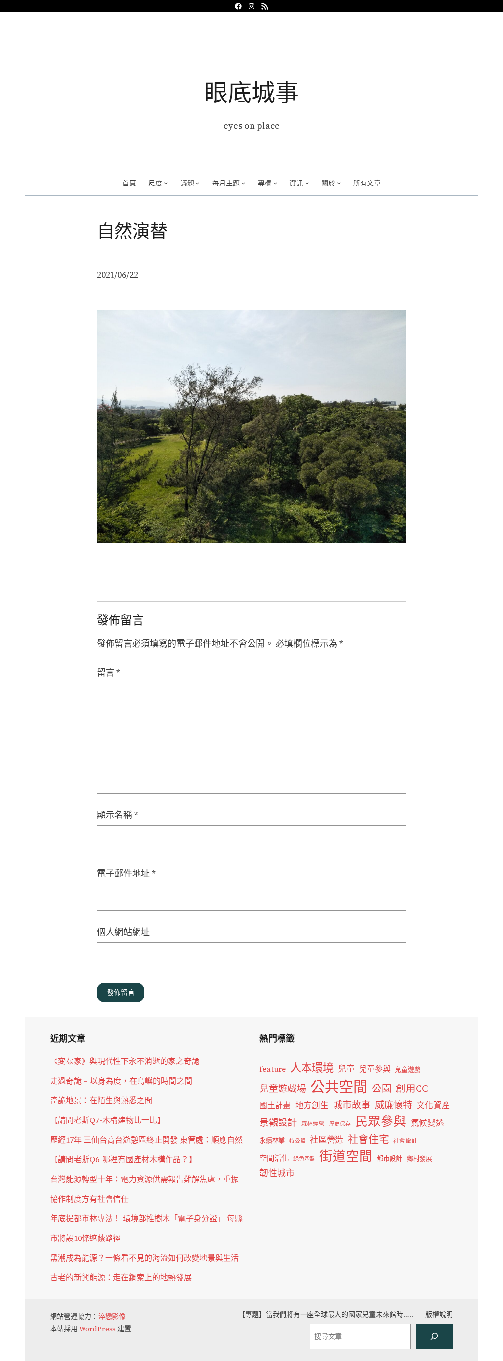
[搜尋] (434, 1336)
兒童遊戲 (407, 1069)
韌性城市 (277, 1173)
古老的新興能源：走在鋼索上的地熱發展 (121, 1277)
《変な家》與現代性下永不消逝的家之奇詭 (124, 1061)
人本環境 (312, 1067)
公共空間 (338, 1087)
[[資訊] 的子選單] (307, 183)
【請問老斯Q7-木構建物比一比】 (107, 1120)
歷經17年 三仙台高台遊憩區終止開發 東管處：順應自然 (146, 1139)
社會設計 (405, 1141)
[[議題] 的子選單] (197, 183)
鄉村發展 (419, 1158)
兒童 (346, 1069)
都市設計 (389, 1158)
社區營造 (326, 1140)
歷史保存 (340, 1124)
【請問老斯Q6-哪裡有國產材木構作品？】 (123, 1159)
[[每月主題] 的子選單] (243, 183)
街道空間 (345, 1156)
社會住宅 (368, 1139)
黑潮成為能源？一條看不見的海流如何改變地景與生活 (144, 1257)
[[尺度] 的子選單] (166, 183)
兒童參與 (375, 1069)
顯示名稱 (117, 815)
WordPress (97, 1328)
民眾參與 (380, 1121)
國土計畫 (275, 1105)
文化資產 (433, 1105)
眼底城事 (251, 92)
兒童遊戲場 (282, 1088)
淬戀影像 (112, 1316)
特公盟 (297, 1141)
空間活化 (274, 1158)
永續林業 (272, 1140)
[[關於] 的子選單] (339, 183)
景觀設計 (278, 1122)
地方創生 (312, 1105)
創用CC (412, 1088)
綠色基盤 (304, 1159)
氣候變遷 (427, 1123)
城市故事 (351, 1104)
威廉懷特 (393, 1104)
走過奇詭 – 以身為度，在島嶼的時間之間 (121, 1080)
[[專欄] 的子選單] (275, 183)
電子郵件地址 (126, 873)
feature (272, 1069)
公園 (381, 1088)
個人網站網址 (123, 932)
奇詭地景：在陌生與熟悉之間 (101, 1100)
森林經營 (313, 1124)
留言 (108, 672)
